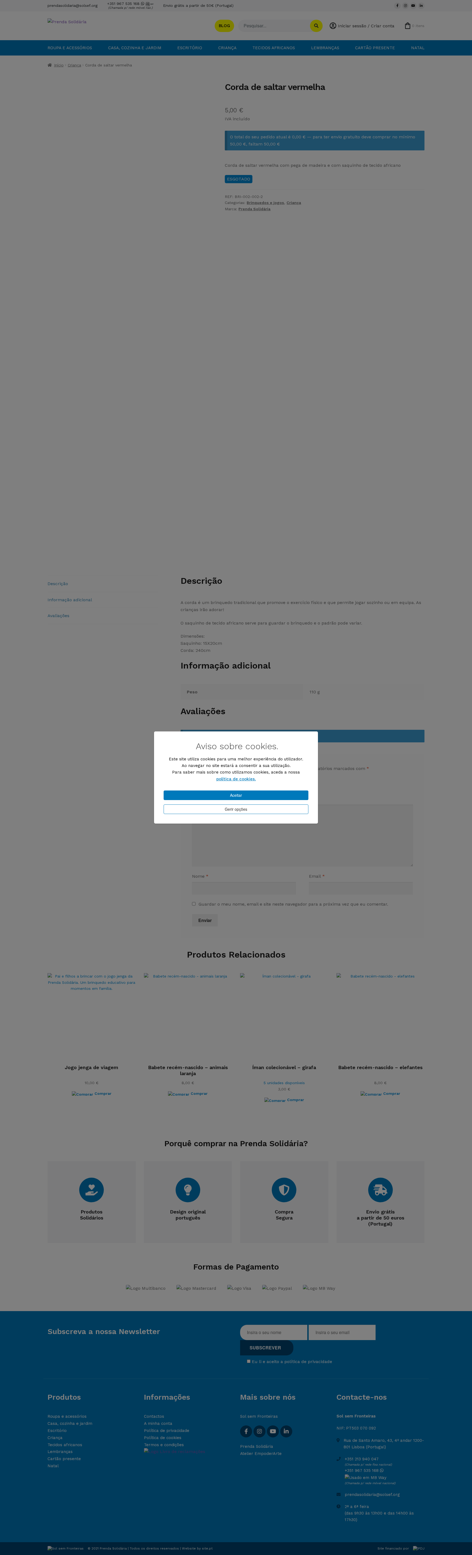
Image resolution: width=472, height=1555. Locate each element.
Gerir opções (236, 809)
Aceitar (236, 795)
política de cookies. (236, 779)
